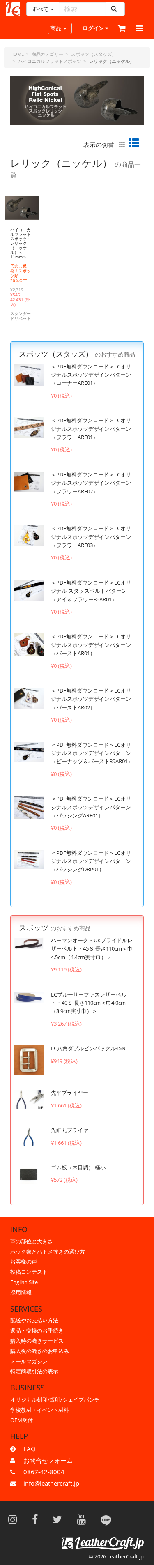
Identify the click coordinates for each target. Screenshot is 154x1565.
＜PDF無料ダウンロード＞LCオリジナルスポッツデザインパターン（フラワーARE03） (91, 537)
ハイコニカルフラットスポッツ (49, 61)
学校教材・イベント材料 (39, 1409)
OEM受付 (21, 1420)
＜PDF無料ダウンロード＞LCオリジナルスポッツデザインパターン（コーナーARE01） (91, 375)
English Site (24, 1282)
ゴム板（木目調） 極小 (78, 1167)
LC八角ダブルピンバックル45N (88, 1048)
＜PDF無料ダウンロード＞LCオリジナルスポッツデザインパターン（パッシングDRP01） (91, 861)
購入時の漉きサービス (37, 1340)
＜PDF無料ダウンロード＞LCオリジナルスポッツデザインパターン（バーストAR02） (91, 699)
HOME (17, 54)
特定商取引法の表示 (34, 1371)
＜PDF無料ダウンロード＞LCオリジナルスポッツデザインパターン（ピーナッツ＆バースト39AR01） (92, 753)
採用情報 (21, 1292)
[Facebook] (37, 1519)
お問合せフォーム (48, 1460)
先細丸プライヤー (72, 1130)
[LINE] (106, 1519)
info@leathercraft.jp (51, 1483)
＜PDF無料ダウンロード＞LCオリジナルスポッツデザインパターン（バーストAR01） (91, 645)
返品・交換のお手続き (37, 1330)
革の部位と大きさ (31, 1241)
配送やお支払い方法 (34, 1320)
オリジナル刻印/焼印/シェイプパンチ (55, 1399)
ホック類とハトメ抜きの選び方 (47, 1251)
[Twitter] (60, 1519)
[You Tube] (84, 1519)
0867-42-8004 (43, 1472)
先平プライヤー (69, 1092)
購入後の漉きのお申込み (39, 1351)
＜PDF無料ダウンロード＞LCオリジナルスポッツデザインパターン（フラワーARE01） (91, 429)
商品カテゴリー (47, 54)
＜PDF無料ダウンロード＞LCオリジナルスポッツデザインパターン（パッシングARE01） (91, 807)
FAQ (29, 1449)
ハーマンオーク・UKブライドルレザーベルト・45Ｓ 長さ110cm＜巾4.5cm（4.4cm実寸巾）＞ (92, 949)
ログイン (94, 28)
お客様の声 (23, 1261)
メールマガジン (29, 1361)
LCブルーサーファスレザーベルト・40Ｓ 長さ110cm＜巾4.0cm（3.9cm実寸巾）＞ (88, 1003)
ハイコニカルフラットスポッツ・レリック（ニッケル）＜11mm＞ (20, 243)
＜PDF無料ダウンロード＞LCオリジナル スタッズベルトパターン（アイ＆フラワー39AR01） (91, 591)
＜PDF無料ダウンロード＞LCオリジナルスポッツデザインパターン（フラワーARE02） (91, 483)
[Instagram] (15, 1519)
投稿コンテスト (29, 1271)
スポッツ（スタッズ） (93, 54)
